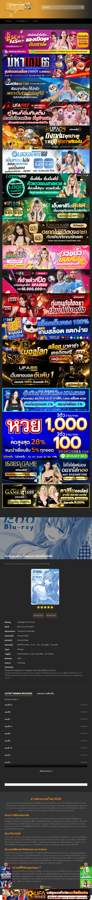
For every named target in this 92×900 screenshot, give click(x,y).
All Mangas (15, 564)
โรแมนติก (54, 645)
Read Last (51, 615)
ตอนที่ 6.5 (8, 726)
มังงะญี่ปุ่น (45, 645)
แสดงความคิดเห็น (45, 693)
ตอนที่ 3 (7, 762)
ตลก (38, 645)
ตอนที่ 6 (7, 733)
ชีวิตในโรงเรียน (23, 645)
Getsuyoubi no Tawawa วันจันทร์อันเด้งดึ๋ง (35, 564)
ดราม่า (33, 645)
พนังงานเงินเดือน (37, 654)
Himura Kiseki (22, 636)
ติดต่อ (36, 21)
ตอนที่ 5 (7, 741)
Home (7, 564)
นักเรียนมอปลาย (23, 654)
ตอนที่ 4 (8, 755)
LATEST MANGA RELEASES (18, 693)
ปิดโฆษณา (47, 887)
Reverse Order (11, 699)
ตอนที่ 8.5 (8, 705)
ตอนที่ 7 (7, 719)
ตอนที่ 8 (8, 712)
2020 (19, 658)
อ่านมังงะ (8, 21)
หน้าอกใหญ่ (49, 654)
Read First (38, 615)
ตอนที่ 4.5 (8, 748)
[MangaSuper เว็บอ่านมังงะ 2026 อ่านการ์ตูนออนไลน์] (18, 7)
